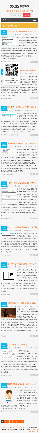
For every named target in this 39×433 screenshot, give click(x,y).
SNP (6, 411)
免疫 (7, 62)
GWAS (8, 336)
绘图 (4, 411)
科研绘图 (19, 387)
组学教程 (19, 110)
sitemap (4, 427)
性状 (7, 375)
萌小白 (10, 34)
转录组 (4, 135)
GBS (13, 336)
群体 (11, 336)
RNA (4, 98)
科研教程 (19, 230)
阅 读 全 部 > (33, 62)
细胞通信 (11, 174)
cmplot (9, 411)
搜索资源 (26, 15)
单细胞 (4, 62)
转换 (4, 294)
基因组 (4, 336)
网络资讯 (19, 34)
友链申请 (17, 427)
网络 (4, 174)
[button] (9, 75)
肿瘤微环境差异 (14, 135)
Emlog (11, 429)
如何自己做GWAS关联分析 (17, 345)
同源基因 (9, 294)
